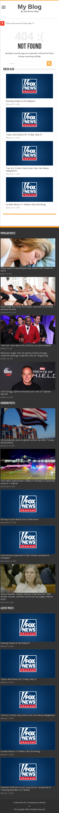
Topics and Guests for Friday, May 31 (20, 23)
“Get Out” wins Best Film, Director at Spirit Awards (26, 345)
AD (25, 802)
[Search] (49, 63)
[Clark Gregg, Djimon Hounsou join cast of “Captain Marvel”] (28, 376)
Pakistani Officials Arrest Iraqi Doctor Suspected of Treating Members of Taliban (26, 788)
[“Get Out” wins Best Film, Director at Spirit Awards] (28, 330)
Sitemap (42, 802)
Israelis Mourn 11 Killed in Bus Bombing (26, 204)
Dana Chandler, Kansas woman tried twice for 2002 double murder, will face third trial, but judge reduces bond (27, 596)
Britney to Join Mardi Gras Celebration (20, 519)
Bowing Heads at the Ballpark (20, 101)
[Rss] (29, 806)
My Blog (30, 6)
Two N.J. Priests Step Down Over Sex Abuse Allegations (28, 715)
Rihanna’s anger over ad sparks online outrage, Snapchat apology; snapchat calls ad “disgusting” (25, 354)
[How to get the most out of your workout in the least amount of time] (28, 291)
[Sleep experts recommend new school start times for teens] (28, 252)
